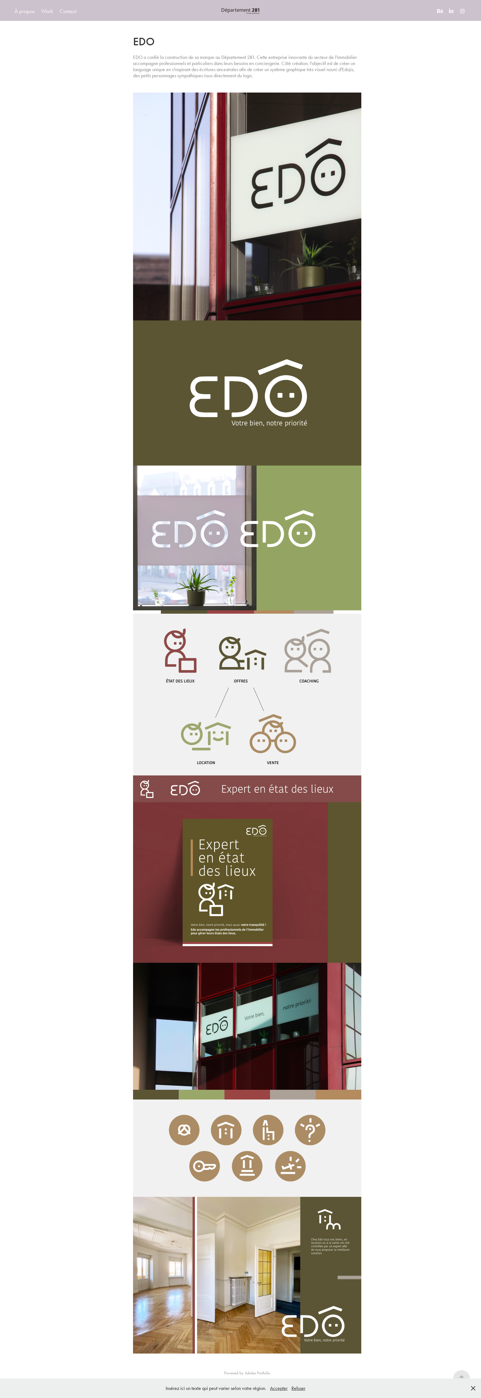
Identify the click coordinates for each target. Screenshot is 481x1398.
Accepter (279, 1388)
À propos (24, 11)
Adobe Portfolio (257, 1372)
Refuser (298, 1388)
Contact (68, 11)
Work (47, 11)
